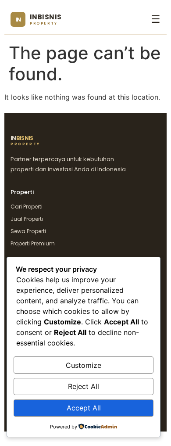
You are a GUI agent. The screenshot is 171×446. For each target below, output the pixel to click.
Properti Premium (33, 243)
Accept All (84, 407)
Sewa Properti (28, 231)
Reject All (83, 386)
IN (25, 141)
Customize (83, 365)
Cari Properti (27, 206)
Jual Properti (27, 219)
